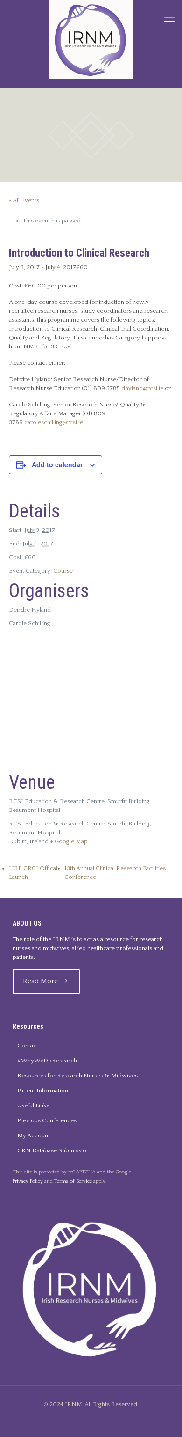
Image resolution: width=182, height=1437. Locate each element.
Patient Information (42, 1090)
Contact (27, 1045)
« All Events (24, 200)
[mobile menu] (169, 19)
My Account (33, 1135)
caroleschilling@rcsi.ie (53, 422)
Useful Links (33, 1105)
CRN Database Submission (53, 1150)
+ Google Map (69, 841)
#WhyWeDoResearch (47, 1060)
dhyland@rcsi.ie (142, 388)
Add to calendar (57, 464)
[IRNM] (91, 39)
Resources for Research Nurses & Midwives (77, 1075)
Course (63, 570)
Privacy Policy (28, 1181)
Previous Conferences (47, 1120)
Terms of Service (73, 1181)
